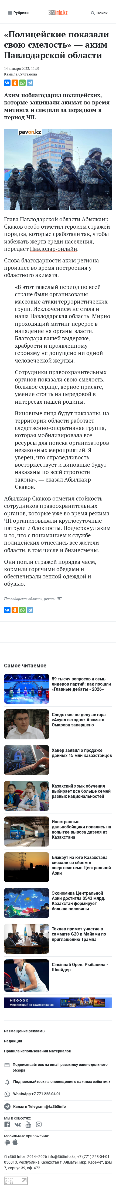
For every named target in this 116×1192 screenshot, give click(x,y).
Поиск (102, 13)
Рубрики (21, 13)
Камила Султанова (20, 74)
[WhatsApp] (22, 83)
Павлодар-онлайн (53, 248)
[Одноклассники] (15, 83)
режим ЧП (53, 598)
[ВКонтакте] (7, 83)
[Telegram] (30, 83)
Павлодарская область (23, 598)
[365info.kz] (58, 13)
